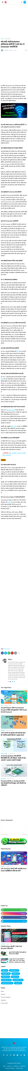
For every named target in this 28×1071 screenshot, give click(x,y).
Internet (5, 976)
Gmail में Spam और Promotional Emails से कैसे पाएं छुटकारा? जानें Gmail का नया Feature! (14, 710)
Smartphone (6, 980)
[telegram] (21, 1055)
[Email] (15, 653)
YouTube (18, 983)
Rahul (10, 659)
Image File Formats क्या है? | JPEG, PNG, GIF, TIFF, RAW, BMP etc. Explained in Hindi (17, 960)
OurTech (19, 1063)
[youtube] (17, 1055)
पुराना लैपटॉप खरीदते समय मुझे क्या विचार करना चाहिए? (17, 953)
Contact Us (16, 1066)
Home (2, 38)
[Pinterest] (12, 653)
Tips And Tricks (7, 983)
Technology (7, 38)
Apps (4, 970)
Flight (9, 502)
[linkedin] (14, 682)
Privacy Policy (4, 1003)
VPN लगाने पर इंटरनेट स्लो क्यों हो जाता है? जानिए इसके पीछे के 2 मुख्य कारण (13, 734)
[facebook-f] (10, 1055)
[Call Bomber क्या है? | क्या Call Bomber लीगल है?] (14, 935)
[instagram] (8, 682)
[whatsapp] (3, 1055)
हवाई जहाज (14, 426)
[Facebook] (2, 653)
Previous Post (5, 834)
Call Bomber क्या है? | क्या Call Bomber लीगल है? (11, 947)
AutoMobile (14, 970)
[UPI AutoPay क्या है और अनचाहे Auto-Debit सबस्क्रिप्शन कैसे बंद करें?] (14, 858)
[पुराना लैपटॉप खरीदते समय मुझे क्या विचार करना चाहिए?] (4, 953)
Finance (16, 973)
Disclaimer (3, 1000)
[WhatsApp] (8, 653)
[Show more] (18, 653)
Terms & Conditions (5, 997)
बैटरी (18, 351)
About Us (3, 994)
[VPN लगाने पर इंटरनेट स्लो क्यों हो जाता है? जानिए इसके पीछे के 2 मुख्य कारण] (14, 722)
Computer (5, 973)
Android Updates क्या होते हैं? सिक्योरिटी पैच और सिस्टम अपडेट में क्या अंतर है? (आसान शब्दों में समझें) (13, 758)
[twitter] (12, 682)
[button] (2, 2)
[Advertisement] (14, 21)
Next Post (24, 834)
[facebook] (10, 682)
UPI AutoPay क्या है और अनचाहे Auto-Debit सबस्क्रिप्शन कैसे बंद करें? (14, 870)
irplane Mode (11, 410)
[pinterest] (24, 1055)
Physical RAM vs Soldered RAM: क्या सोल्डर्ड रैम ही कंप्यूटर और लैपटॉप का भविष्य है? (13, 783)
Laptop (15, 976)
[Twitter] (5, 653)
